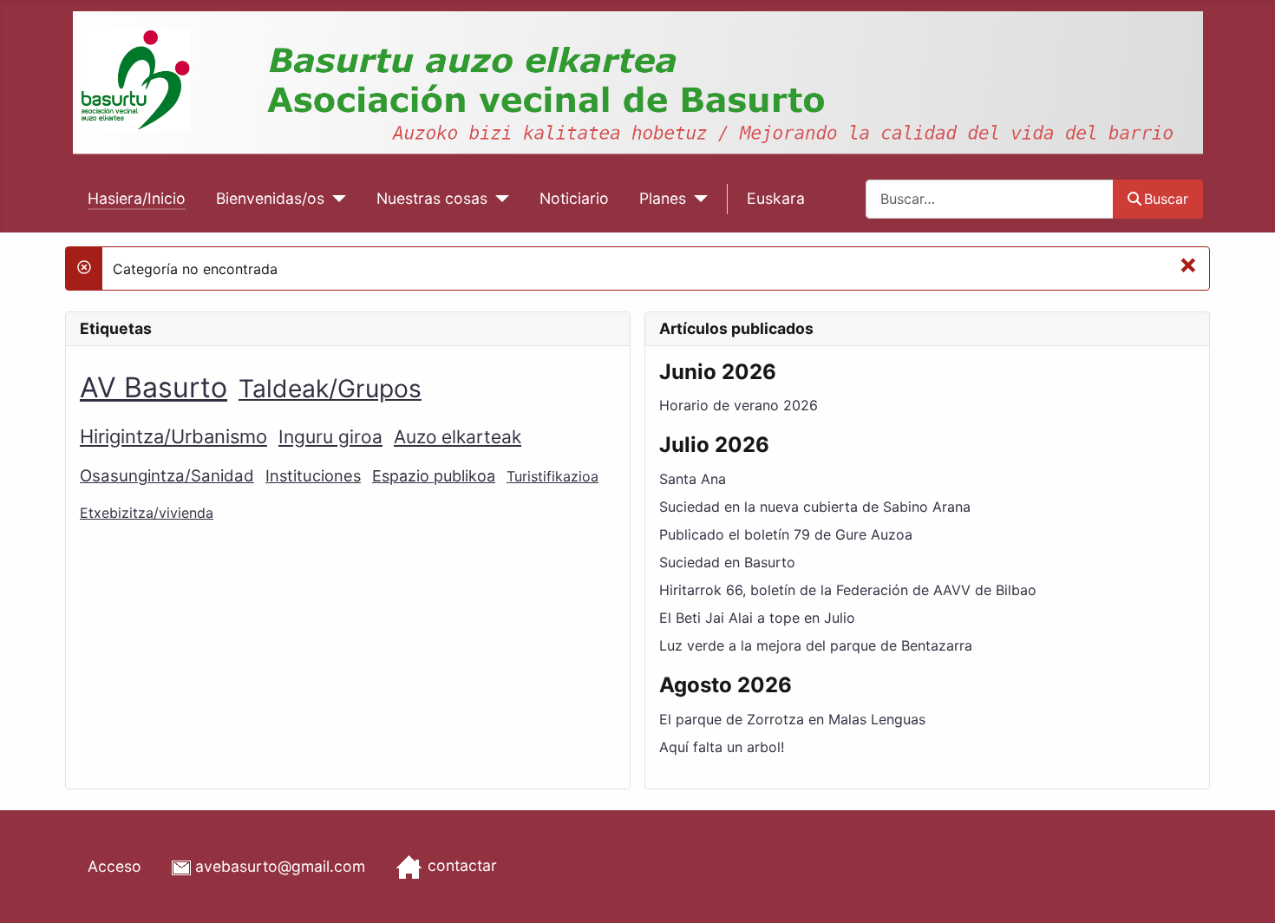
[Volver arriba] (1244, 891)
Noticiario (574, 198)
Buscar (1166, 198)
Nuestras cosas (431, 198)
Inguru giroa (330, 437)
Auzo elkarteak (457, 437)
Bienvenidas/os (270, 198)
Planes (662, 198)
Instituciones (313, 475)
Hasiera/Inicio (137, 198)
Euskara (776, 198)
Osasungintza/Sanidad (167, 476)
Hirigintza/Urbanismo (173, 436)
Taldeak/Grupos (330, 388)
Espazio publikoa (433, 476)
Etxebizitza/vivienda (146, 512)
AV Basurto (153, 387)
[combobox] (990, 199)
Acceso (114, 866)
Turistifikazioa (552, 476)
